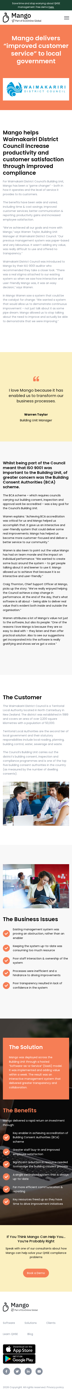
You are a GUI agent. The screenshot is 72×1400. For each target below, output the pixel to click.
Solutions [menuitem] (31, 1323)
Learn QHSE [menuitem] (10, 1334)
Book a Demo (36, 1273)
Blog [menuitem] (30, 1334)
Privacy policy (55, 1387)
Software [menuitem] (9, 1323)
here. (51, 7)
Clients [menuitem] (50, 1323)
